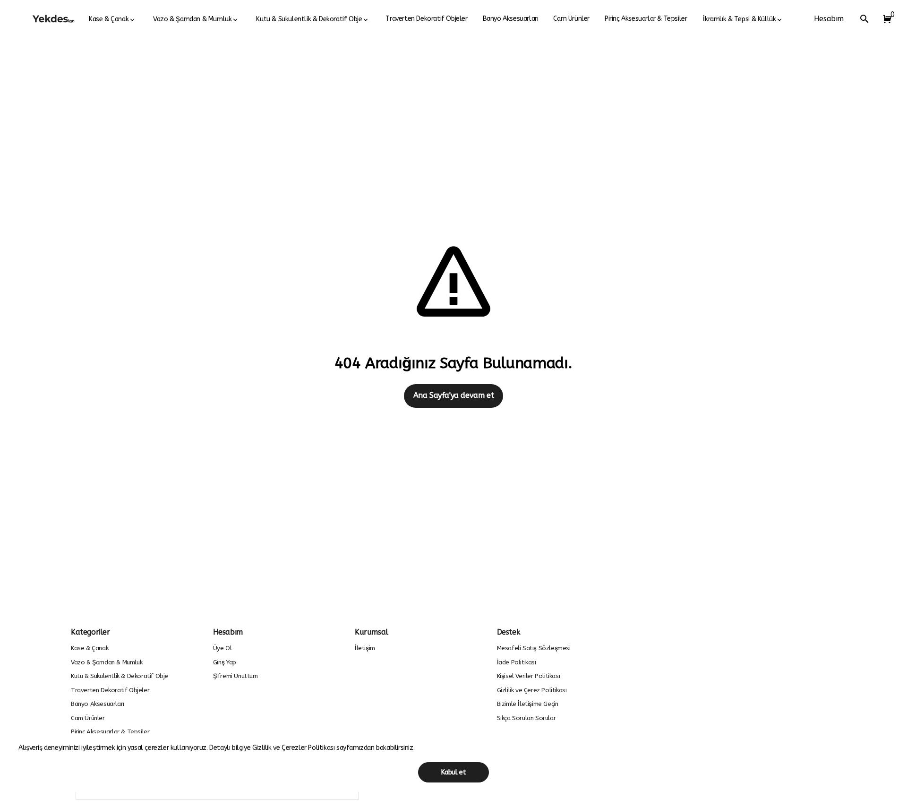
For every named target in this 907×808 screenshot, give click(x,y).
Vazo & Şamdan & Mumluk (192, 19)
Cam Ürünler (571, 19)
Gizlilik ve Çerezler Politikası (294, 748)
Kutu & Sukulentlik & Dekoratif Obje (309, 19)
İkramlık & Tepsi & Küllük (739, 19)
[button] (885, 19)
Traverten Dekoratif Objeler (426, 19)
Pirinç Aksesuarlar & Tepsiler (646, 19)
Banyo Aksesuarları (511, 19)
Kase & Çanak (108, 19)
